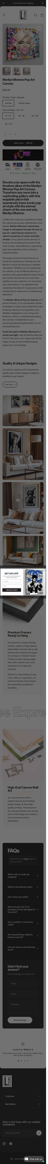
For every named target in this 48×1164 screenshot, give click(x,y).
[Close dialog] (44, 570)
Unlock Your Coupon (11, 590)
